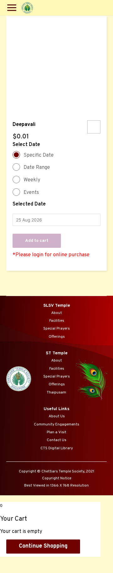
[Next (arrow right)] (38, 570)
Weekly (32, 180)
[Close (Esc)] (12, 562)
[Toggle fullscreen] (64, 562)
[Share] (38, 562)
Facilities (56, 320)
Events (31, 193)
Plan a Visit (56, 432)
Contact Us (56, 440)
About (56, 312)
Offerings (57, 336)
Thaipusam (56, 392)
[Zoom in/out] (90, 562)
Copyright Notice (56, 478)
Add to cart (36, 240)
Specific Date (39, 155)
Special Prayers (56, 328)
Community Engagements (56, 424)
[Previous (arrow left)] (12, 570)
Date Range (37, 167)
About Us (57, 416)
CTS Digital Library (56, 448)
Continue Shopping (43, 546)
